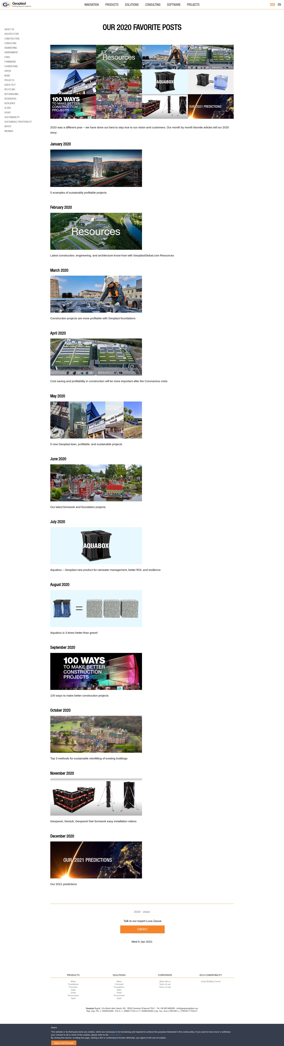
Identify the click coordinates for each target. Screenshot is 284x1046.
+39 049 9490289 (167, 1008)
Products (111, 5)
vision (146, 911)
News (7, 75)
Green (7, 70)
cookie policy (115, 1035)
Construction (11, 38)
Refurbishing (11, 94)
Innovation (91, 5)
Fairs (7, 57)
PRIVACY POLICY (189, 1011)
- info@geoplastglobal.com (186, 1008)
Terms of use (165, 984)
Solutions (132, 5)
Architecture (11, 33)
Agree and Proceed (63, 1043)
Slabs (7, 107)
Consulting (152, 5)
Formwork (10, 61)
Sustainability (12, 117)
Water (7, 126)
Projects (193, 5)
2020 (137, 911)
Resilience (9, 103)
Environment (11, 52)
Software (173, 5)
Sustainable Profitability (18, 121)
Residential (10, 98)
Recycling (9, 89)
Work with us (165, 981)
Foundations (11, 66)
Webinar (8, 131)
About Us (9, 29)
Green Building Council (211, 981)
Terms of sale (165, 987)
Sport (7, 112)
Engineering (10, 47)
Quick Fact (10, 84)
